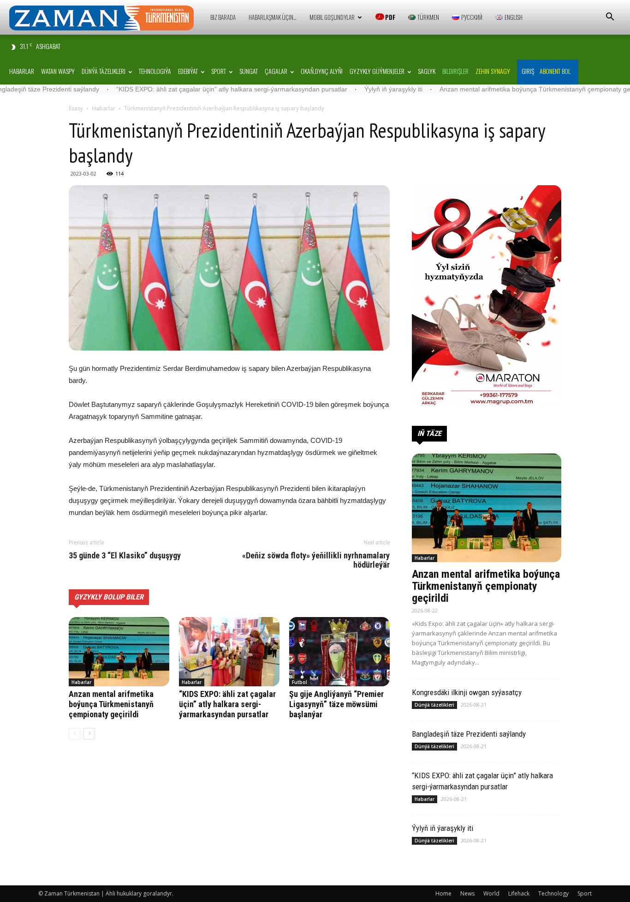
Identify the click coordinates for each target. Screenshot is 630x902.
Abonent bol (555, 71)
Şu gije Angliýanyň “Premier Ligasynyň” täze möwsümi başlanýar (336, 704)
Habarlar (21, 71)
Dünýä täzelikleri (103, 71)
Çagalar (276, 71)
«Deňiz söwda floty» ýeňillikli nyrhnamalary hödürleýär (316, 560)
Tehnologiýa (155, 71)
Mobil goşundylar (332, 17)
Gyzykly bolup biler (108, 597)
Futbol (299, 682)
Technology (553, 893)
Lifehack (518, 893)
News (467, 893)
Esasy (76, 108)
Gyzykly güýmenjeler (377, 71)
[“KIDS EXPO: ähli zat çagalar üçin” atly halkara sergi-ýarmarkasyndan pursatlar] (229, 651)
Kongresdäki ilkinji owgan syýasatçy (467, 692)
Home (443, 893)
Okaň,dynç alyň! (322, 71)
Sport (218, 71)
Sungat (248, 71)
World (491, 893)
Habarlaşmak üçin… (273, 17)
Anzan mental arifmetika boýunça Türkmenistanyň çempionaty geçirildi (497, 89)
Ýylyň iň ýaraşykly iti (349, 89)
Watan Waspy (58, 71)
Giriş (528, 71)
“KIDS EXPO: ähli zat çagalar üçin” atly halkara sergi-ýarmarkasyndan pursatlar (187, 89)
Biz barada (223, 17)
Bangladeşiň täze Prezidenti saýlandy (469, 734)
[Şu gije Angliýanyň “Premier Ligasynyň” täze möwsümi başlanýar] (339, 651)
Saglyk (426, 71)
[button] (610, 17)
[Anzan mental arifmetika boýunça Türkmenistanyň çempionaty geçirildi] (119, 651)
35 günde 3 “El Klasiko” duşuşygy (125, 555)
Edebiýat (188, 71)
